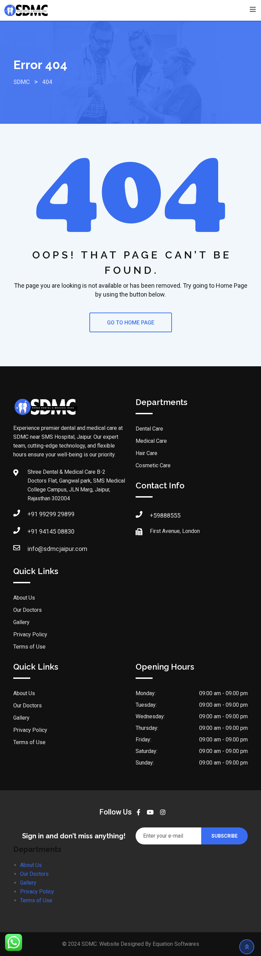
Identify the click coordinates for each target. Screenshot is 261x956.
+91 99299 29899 (51, 514)
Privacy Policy (30, 634)
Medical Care (151, 441)
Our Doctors (27, 610)
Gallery (21, 622)
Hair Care (146, 453)
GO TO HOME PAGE (130, 322)
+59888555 (165, 515)
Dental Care (149, 428)
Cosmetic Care (153, 465)
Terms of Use (29, 646)
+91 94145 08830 (51, 531)
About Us (24, 597)
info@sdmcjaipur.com (57, 548)
